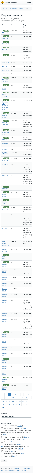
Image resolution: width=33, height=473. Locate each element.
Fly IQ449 (5, 164)
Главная (5, 8)
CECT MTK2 (5, 49)
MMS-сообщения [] (12, 444)
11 (9, 398)
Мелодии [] (9, 451)
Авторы (24, 470)
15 (23, 398)
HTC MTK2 (5, 209)
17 (29, 398)
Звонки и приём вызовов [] (14, 428)
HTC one (4, 215)
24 (23, 401)
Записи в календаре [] (13, 426)
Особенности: (6, 423)
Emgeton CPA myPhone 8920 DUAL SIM (5, 105)
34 (3, 408)
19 (6, 401)
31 (20, 404)
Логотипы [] (9, 442)
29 (13, 404)
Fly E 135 (5, 160)
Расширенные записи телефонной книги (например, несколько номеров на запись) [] (16, 433)
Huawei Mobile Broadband (5, 243)
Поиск (4, 460)
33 (26, 404)
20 (9, 401)
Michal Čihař (18, 468)
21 (13, 401)
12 (13, 398)
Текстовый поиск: (7, 416)
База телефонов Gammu (16, 8)
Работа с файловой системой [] (16, 437)
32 (23, 404)
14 (19, 398)
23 (20, 401)
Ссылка (20, 426)
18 (3, 401)
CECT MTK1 (5, 43)
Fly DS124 (5, 149)
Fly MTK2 (5, 188)
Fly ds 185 (5, 143)
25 (26, 401)
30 (16, 404)
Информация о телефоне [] (14, 439)
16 (26, 398)
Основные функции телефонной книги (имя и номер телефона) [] (15, 448)
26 (3, 404)
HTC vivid (5, 228)
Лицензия (27, 468)
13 (16, 398)
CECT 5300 (5, 32)
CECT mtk (5, 38)
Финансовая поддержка (8, 470)
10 (6, 398)
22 (16, 401)
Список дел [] (10, 456)
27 (6, 404)
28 (9, 404)
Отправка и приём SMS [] (14, 454)
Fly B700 (5, 139)
